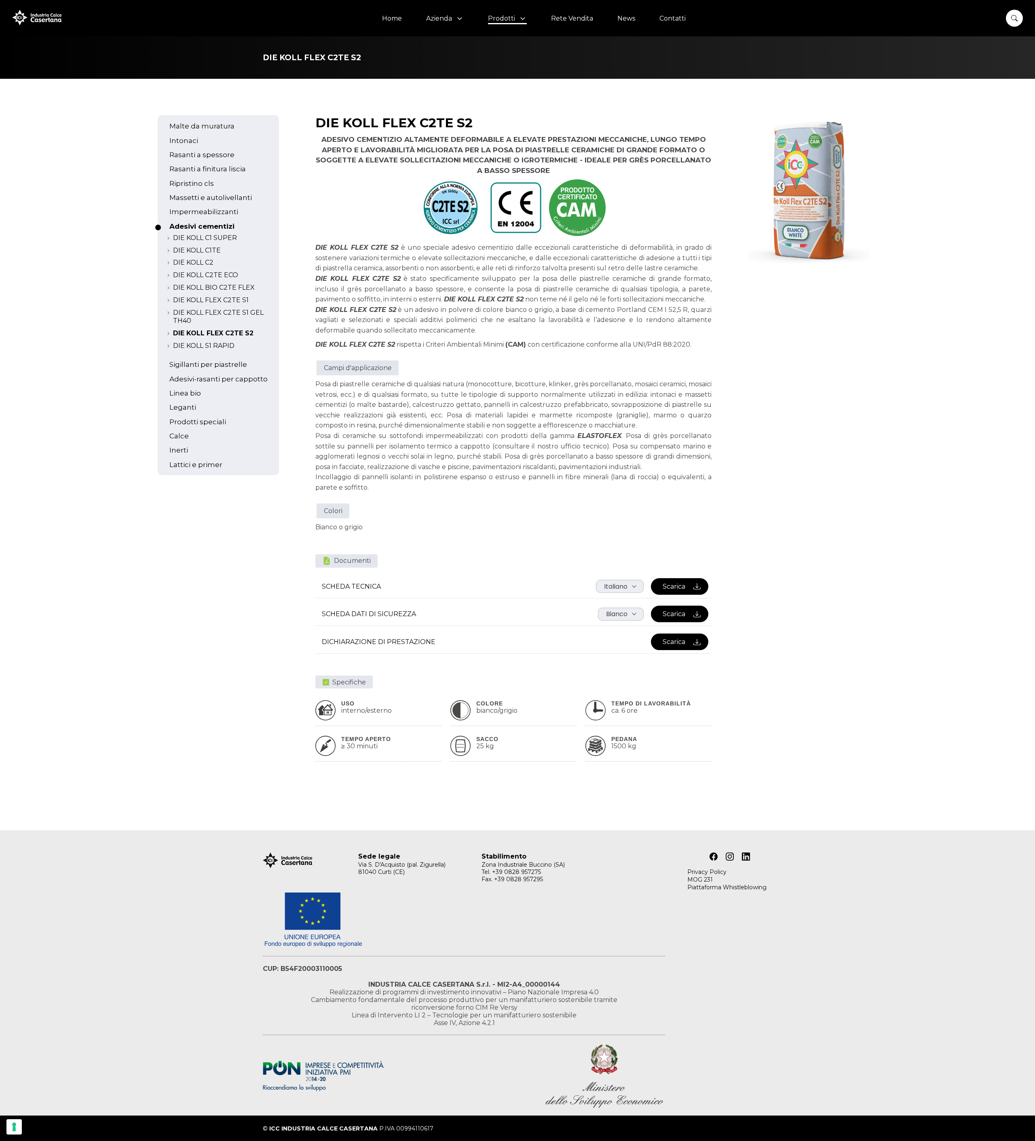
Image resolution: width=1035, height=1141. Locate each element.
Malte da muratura (201, 126)
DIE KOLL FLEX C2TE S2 (213, 333)
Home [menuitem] (392, 18)
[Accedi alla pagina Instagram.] (730, 857)
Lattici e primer (195, 464)
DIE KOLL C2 (193, 262)
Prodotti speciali (197, 421)
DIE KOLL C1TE (197, 250)
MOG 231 (700, 879)
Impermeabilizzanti (203, 211)
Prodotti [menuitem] (503, 18)
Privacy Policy (707, 872)
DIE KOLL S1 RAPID (203, 345)
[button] (1014, 18)
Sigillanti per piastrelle (208, 364)
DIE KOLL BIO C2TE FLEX (214, 287)
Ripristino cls (191, 183)
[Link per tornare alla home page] (37, 23)
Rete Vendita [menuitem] (572, 18)
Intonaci (183, 140)
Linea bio (185, 393)
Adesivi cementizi (201, 226)
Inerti (178, 450)
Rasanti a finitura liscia (207, 168)
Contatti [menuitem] (672, 18)
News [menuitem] (626, 18)
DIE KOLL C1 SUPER (205, 238)
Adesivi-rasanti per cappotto (218, 379)
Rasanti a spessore (201, 154)
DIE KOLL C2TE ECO (205, 275)
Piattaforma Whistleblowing (727, 887)
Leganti (182, 407)
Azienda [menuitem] (440, 18)
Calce (179, 436)
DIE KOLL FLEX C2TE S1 (211, 300)
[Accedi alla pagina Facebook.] (714, 857)
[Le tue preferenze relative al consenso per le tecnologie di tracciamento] (14, 1127)
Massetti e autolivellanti (210, 197)
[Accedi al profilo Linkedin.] (746, 857)
